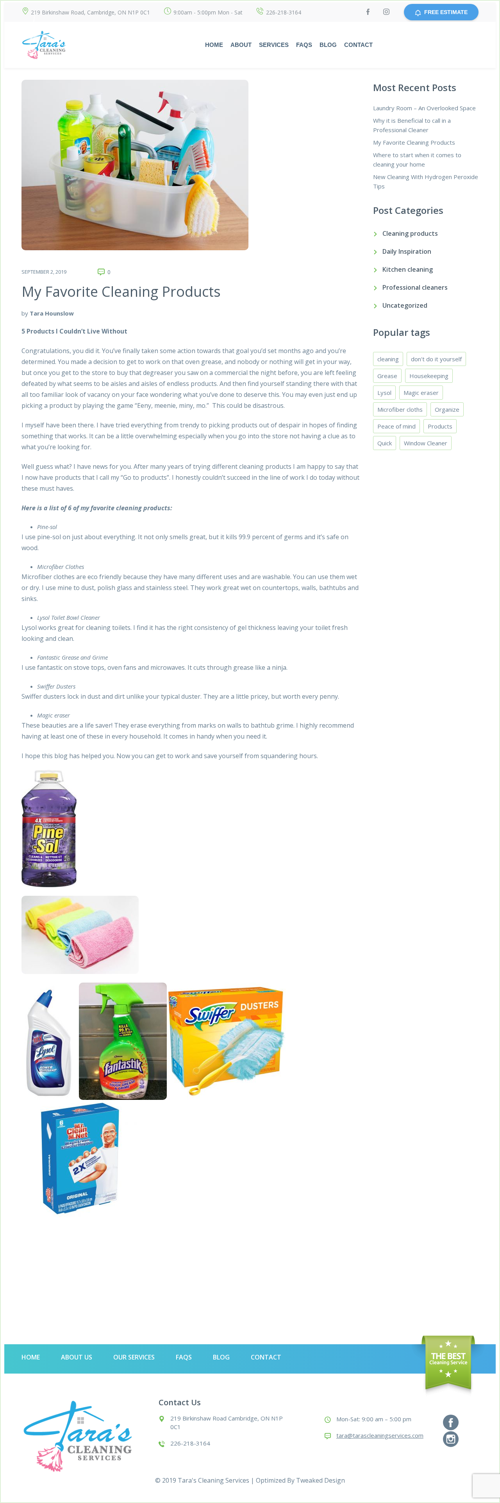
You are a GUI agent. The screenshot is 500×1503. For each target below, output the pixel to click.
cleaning (388, 359)
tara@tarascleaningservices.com (379, 1435)
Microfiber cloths (400, 409)
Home (214, 44)
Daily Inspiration (406, 251)
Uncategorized (404, 305)
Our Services (134, 1357)
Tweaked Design (320, 1480)
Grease (387, 376)
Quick (384, 443)
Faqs (304, 44)
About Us (76, 1357)
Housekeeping (428, 376)
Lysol (384, 392)
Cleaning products (410, 233)
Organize (447, 409)
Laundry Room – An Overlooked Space (424, 108)
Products (440, 426)
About (241, 44)
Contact (358, 44)
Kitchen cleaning (407, 269)
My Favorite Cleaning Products (121, 291)
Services (274, 44)
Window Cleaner (425, 443)
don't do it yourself (436, 359)
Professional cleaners (415, 287)
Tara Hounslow (52, 313)
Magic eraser (421, 392)
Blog (328, 44)
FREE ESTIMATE (446, 12)
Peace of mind (396, 426)
